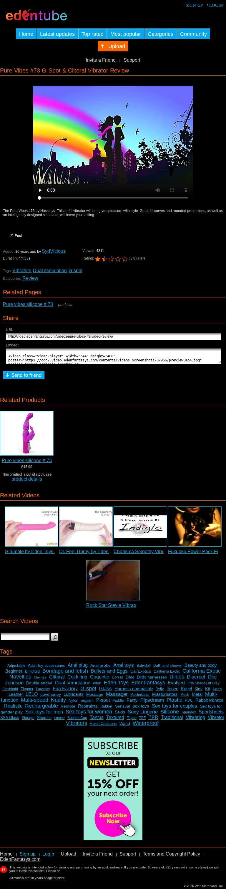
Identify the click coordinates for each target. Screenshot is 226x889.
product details (26, 479)
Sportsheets (211, 711)
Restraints (88, 705)
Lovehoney (50, 694)
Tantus (97, 717)
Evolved (176, 682)
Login (216, 5)
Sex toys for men (44, 712)
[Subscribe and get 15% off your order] (113, 838)
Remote (68, 706)
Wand (124, 723)
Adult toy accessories (46, 665)
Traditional (172, 717)
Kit (207, 688)
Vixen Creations (103, 723)
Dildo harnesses (152, 677)
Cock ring (77, 676)
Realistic (13, 705)
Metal (197, 694)
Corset (117, 677)
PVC (189, 700)
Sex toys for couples (174, 706)
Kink (198, 688)
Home (6, 853)
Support (132, 60)
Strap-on (44, 717)
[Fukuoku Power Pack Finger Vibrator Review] (194, 526)
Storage (28, 718)
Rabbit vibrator (209, 700)
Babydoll (144, 666)
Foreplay (43, 689)
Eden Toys (116, 683)
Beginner (13, 671)
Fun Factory (65, 688)
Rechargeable (41, 706)
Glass (105, 688)
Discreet (196, 677)
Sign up (194, 5)
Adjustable (16, 665)
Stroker (59, 718)
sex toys (141, 705)
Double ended (39, 683)
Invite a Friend (101, 60)
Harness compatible (133, 688)
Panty (132, 700)
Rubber (106, 706)
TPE (142, 718)
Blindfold (32, 671)
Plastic (174, 700)
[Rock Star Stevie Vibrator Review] (113, 580)
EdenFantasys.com (20, 859)
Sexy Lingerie (143, 712)
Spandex (189, 712)
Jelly (160, 688)
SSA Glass (9, 717)
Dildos (177, 677)
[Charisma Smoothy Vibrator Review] (140, 526)
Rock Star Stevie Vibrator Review (121, 605)
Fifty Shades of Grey (203, 683)
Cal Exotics (140, 671)
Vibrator (216, 717)
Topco (132, 718)
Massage (94, 694)
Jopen (172, 688)
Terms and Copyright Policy (171, 853)
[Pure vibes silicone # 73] (26, 433)
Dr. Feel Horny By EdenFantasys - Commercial (108, 551)
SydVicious (54, 251)
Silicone (169, 712)
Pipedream (152, 700)
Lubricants (74, 694)
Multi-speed (34, 700)
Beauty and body (201, 665)
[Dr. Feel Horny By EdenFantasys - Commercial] (85, 526)
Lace (217, 688)
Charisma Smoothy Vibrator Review (151, 551)
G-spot (75, 270)
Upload (68, 853)
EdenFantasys (148, 683)
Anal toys (123, 665)
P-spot (103, 700)
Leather (16, 694)
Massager (117, 694)
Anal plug (78, 665)
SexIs (120, 712)
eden (97, 683)
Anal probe (100, 665)
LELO (32, 694)
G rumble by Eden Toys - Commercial (43, 551)
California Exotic (167, 671)
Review (30, 278)
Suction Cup (77, 718)
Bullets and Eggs (109, 671)
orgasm (87, 700)
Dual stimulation (50, 270)
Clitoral (57, 677)
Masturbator (139, 695)
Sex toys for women (89, 712)
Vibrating (195, 717)
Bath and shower (167, 665)
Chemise (40, 677)
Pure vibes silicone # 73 (28, 304)
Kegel (186, 688)
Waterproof (146, 723)
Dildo (130, 677)
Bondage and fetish (65, 671)
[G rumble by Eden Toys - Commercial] (31, 526)
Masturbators (165, 694)
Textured (115, 717)
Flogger (27, 689)
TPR (153, 717)
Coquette (99, 676)
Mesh (184, 695)
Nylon (73, 700)
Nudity (58, 700)
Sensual (122, 706)
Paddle (118, 700)
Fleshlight (10, 689)
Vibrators (21, 270)
